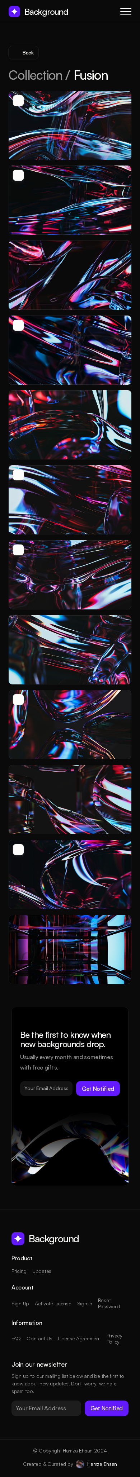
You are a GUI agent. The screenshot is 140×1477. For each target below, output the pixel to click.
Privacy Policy (115, 1338)
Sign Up (20, 1303)
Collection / (39, 75)
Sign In (84, 1303)
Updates (41, 1271)
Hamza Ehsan (102, 1464)
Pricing (19, 1271)
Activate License (53, 1303)
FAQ (16, 1338)
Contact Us (39, 1338)
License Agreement (79, 1338)
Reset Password (109, 1303)
